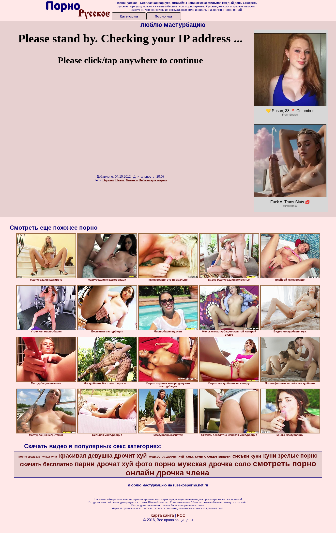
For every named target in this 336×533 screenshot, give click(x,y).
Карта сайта (162, 515)
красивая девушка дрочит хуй (103, 455)
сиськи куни (246, 456)
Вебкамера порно (153, 180)
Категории (129, 16)
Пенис (120, 180)
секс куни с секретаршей (208, 456)
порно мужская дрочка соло (202, 464)
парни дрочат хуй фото (114, 464)
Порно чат (163, 16)
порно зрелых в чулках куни (37, 456)
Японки (132, 180)
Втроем (108, 180)
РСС (181, 515)
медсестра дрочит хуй (166, 456)
